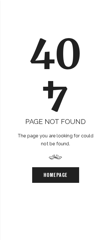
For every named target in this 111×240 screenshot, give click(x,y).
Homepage (56, 174)
